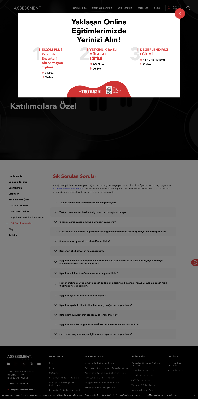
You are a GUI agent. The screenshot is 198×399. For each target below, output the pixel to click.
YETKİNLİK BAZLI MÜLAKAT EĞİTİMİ (103, 54)
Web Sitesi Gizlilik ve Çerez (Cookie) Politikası (103, 395)
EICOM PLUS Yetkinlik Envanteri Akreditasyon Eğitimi (52, 59)
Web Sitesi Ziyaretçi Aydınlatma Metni (138, 395)
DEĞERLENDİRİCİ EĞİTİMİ (154, 52)
